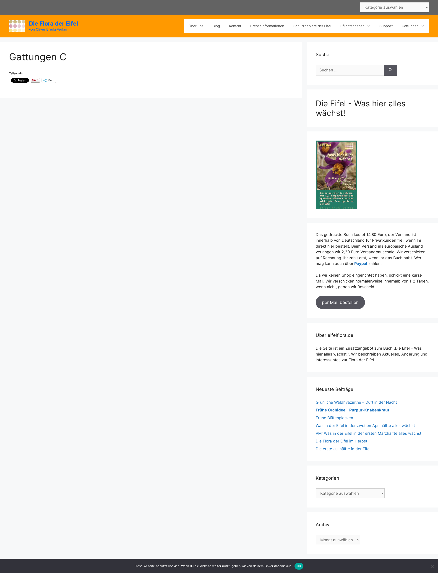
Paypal (360, 263)
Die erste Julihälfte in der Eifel (343, 449)
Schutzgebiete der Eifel (312, 26)
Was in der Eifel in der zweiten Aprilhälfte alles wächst (365, 425)
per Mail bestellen (340, 302)
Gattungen (410, 26)
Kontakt (235, 26)
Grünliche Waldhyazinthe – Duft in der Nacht (356, 402)
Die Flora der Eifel (53, 23)
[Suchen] (390, 70)
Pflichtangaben (352, 26)
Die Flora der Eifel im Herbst (341, 441)
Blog (216, 26)
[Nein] (432, 566)
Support (386, 26)
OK (299, 566)
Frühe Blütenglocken (334, 418)
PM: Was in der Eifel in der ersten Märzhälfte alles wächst (368, 433)
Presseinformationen (267, 26)
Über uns (196, 26)
